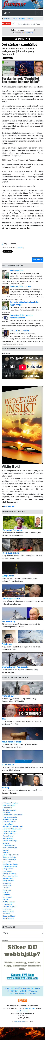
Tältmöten (6, 913)
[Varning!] (22, 779)
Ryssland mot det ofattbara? (13, 826)
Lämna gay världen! (9, 831)
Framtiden (6, 895)
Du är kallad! (7, 871)
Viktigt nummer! (8, 880)
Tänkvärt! (6, 852)
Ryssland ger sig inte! (10, 864)
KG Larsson (7, 885)
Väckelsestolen (8, 918)
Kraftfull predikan (9, 902)
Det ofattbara (7, 897)
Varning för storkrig (9, 874)
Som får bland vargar (10, 841)
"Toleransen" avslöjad (12, 530)
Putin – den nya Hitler (10, 876)
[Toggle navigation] (38, 13)
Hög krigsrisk (7, 904)
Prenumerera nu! (17, 994)
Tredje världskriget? (10, 848)
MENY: (6, 13)
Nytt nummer (7, 909)
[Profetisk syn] (22, 688)
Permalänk (20, 248)
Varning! (6, 787)
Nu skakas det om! (9, 822)
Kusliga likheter (8, 836)
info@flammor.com (29, 1008)
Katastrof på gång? (9, 906)
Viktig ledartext (8, 869)
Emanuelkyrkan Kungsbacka (15, 667)
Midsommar (7, 883)
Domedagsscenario (11, 598)
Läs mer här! (9, 506)
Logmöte (6, 843)
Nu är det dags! (8, 911)
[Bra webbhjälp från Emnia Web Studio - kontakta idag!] (22, 962)
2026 (4, 719)
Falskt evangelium (10, 553)
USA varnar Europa (9, 833)
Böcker (14, 991)
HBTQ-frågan (7, 824)
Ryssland (6, 888)
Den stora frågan (9, 916)
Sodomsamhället (17, 271)
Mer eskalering (8, 621)
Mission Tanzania (28, 991)
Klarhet (5, 899)
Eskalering (7, 644)
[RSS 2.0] (22, 1000)
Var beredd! (7, 862)
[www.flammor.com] (22, 5)
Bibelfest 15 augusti (10, 819)
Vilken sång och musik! (11, 855)
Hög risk (6, 892)
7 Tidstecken (8, 765)
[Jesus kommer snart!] (22, 733)
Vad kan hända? (8, 878)
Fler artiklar (37, 259)
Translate (29, 33)
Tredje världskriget (9, 859)
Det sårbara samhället (26, 19)
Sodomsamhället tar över (21, 286)
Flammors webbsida (10, 817)
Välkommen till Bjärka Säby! (12, 829)
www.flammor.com (22, 1011)
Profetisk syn (8, 696)
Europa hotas (8, 576)
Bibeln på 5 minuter (9, 857)
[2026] (22, 710)
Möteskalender (25, 988)
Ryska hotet (7, 890)
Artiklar (14, 19)
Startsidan (7, 19)
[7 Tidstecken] (22, 756)
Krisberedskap (8, 838)
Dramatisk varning (9, 845)
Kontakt (32, 994)
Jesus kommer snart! (12, 742)
